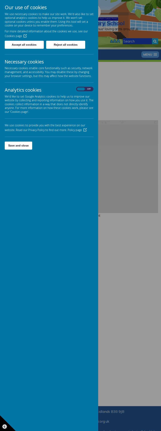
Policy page (75, 130)
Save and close (18, 145)
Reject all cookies (66, 44)
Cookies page (13, 36)
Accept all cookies (24, 44)
